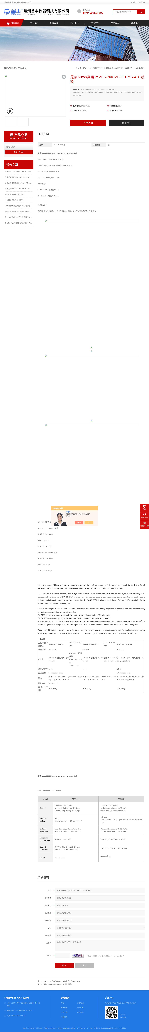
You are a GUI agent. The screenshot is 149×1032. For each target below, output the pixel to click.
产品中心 (74, 23)
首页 (80, 68)
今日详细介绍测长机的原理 (15, 194)
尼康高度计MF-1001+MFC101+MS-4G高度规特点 (18, 189)
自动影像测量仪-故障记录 (14, 200)
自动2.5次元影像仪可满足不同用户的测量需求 (18, 223)
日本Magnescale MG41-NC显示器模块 (58, 984)
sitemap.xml (105, 1028)
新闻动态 (54, 23)
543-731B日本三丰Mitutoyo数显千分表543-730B (62, 981)
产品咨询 (88, 123)
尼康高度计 (97, 68)
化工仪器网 (122, 1028)
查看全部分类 (19, 152)
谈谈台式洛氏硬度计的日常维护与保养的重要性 (18, 211)
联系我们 (142, 2)
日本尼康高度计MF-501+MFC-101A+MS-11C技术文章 (18, 177)
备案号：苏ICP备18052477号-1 (81, 1028)
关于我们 (34, 23)
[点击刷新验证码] (78, 956)
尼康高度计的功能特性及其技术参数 (18, 171)
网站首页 (15, 23)
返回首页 (134, 2)
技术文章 (95, 23)
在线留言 (115, 23)
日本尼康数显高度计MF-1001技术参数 (18, 183)
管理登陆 (97, 1028)
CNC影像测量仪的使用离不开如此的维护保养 (18, 206)
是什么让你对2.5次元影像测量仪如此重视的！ (18, 217)
